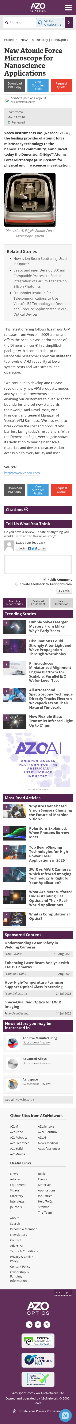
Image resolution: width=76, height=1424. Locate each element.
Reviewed (18, 122)
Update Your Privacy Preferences (40, 1411)
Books (42, 1174)
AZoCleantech (20, 1143)
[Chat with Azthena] (65, 1415)
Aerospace (30, 1079)
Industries (45, 1196)
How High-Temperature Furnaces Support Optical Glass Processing (34, 984)
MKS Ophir (19, 974)
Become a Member (23, 1229)
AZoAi (42, 1137)
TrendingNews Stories (14, 602)
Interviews (17, 1201)
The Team (45, 1212)
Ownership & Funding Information (19, 1276)
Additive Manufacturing (40, 1038)
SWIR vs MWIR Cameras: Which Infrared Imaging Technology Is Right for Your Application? (50, 876)
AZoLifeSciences (49, 1149)
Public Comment (60, 580)
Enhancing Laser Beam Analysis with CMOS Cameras (37, 964)
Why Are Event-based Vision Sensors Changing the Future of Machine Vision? (50, 812)
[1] (14, 627)
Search (15, 1223)
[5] (14, 721)
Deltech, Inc (19, 993)
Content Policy (20, 1267)
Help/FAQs (45, 1201)
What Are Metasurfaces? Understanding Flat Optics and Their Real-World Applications (50, 898)
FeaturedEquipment (38, 602)
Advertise (16, 1246)
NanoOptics (59, 40)
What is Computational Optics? (49, 916)
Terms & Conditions (24, 1251)
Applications (47, 1190)
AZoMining (17, 1154)
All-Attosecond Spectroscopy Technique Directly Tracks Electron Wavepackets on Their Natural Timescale (51, 698)
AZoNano (16, 1132)
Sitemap (44, 1207)
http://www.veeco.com (22, 473)
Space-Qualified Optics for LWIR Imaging (33, 1004)
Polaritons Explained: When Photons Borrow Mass (49, 832)
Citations (15, 509)
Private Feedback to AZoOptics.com (46, 584)
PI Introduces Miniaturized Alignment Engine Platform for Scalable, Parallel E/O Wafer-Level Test (50, 672)
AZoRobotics (18, 1137)
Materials (44, 1185)
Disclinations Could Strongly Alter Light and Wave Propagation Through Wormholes (50, 647)
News (24, 40)
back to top (61, 1292)
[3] (14, 668)
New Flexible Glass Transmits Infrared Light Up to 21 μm (51, 721)
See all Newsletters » (20, 1100)
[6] (14, 919)
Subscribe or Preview (36, 1042)
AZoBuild (16, 1149)
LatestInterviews (61, 602)
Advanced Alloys (35, 1059)
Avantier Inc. (20, 1013)
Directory (16, 1196)
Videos (14, 1190)
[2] (14, 646)
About (14, 1218)
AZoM (14, 1126)
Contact (15, 1240)
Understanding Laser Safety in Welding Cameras (31, 945)
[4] (14, 695)
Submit (64, 591)
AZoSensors (46, 1126)
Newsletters (18, 1235)
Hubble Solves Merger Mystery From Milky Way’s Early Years (48, 626)
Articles (15, 1179)
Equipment (18, 1185)
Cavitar (17, 954)
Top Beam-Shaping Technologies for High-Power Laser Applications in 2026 (49, 854)
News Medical (48, 1143)
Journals (16, 1207)
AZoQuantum (47, 1132)
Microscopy (40, 40)
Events (42, 1179)
